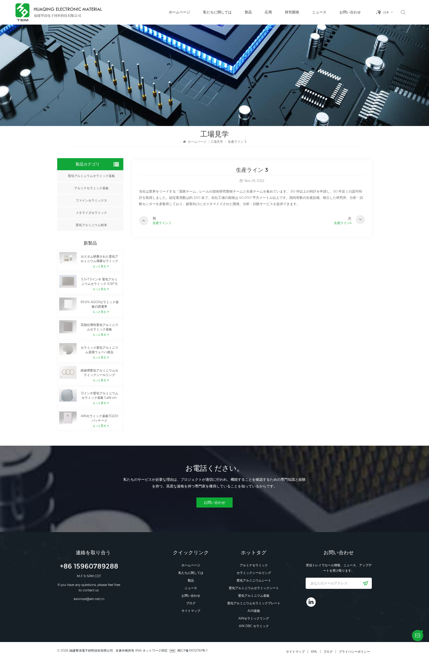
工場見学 (216, 142)
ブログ (191, 603)
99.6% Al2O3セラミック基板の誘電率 (99, 304)
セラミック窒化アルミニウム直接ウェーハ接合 (99, 350)
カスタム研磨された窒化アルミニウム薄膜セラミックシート (99, 258)
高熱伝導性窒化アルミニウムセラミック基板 (99, 327)
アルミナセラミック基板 (91, 188)
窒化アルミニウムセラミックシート (254, 588)
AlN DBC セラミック (254, 626)
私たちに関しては (217, 12)
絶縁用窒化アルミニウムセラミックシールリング (99, 372)
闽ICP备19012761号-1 (192, 651)
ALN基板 (254, 611)
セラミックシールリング (254, 573)
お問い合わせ (350, 12)
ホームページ (179, 12)
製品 (248, 12)
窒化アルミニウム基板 (253, 596)
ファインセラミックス (91, 200)
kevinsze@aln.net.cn (89, 599)
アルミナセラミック (254, 565)
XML (314, 652)
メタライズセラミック (91, 212)
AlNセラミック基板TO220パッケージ (99, 418)
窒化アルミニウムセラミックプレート (253, 603)
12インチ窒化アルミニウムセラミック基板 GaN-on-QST (99, 395)
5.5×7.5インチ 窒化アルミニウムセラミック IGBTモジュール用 (99, 281)
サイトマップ (190, 611)
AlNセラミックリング (253, 618)
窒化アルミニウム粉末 (91, 225)
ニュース (319, 12)
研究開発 (292, 12)
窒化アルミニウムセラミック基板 (91, 176)
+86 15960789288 (89, 567)
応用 (268, 12)
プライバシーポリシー (354, 652)
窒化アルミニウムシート (254, 580)
